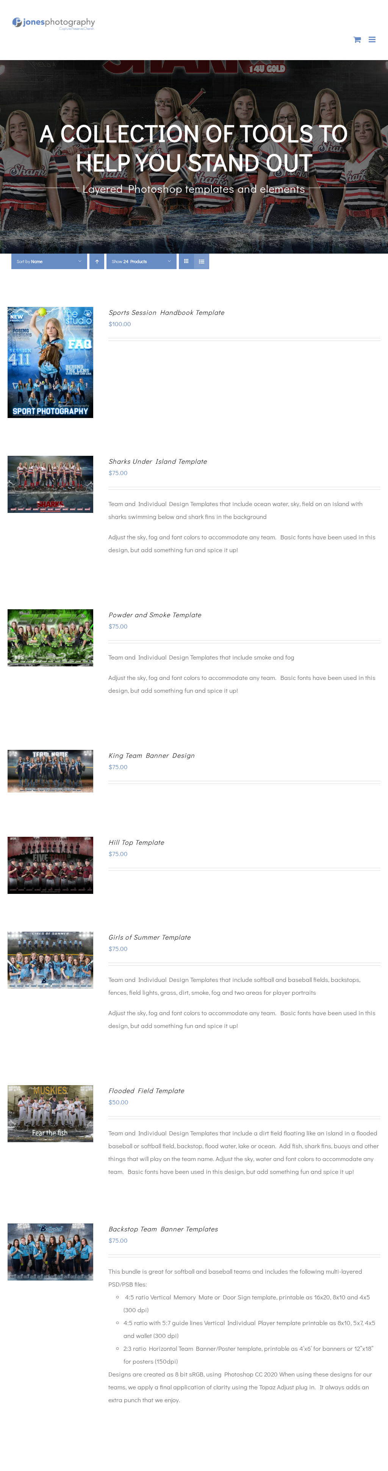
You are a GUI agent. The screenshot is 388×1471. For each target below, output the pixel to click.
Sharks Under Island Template (157, 461)
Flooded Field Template (146, 1090)
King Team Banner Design (151, 755)
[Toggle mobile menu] (373, 39)
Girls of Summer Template (149, 936)
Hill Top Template (136, 842)
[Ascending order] (96, 261)
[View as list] (201, 261)
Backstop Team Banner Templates (163, 1228)
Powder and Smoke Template (154, 614)
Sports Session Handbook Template (166, 312)
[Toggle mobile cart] (357, 39)
